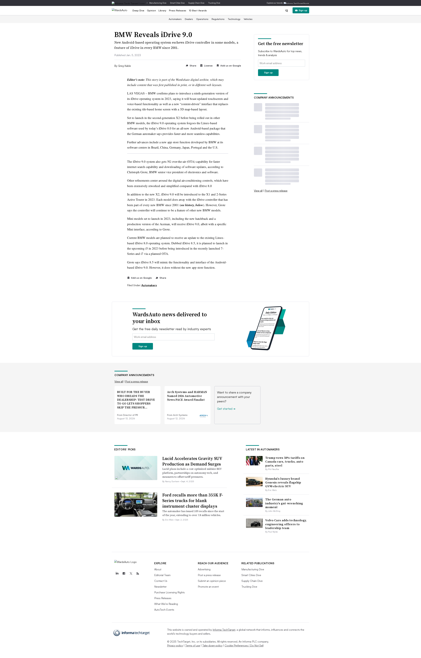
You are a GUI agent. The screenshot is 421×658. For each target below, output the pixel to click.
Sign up (303, 10)
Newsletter (160, 586)
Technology (234, 19)
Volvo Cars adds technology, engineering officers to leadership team (286, 524)
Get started (226, 408)
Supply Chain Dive (196, 3)
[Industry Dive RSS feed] (137, 573)
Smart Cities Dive (177, 3)
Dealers (189, 19)
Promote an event (208, 586)
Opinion (151, 10)
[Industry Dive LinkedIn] (116, 573)
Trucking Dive (214, 3)
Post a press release (276, 190)
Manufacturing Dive (157, 3)
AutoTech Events (164, 609)
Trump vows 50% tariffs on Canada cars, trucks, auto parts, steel (285, 462)
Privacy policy (175, 645)
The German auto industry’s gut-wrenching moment (284, 503)
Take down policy (212, 645)
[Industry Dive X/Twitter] (130, 573)
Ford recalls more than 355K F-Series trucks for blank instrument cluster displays (192, 500)
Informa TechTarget (224, 629)
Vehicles (248, 19)
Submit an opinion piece (212, 580)
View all (258, 190)
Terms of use (192, 645)
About (157, 569)
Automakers (175, 19)
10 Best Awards (198, 10)
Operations (202, 19)
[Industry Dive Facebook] (123, 573)
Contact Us (160, 580)
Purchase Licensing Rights (169, 592)
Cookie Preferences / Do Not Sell (244, 645)
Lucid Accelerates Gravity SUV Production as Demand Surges (192, 461)
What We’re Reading (166, 604)
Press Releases (177, 10)
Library (162, 10)
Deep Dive (138, 10)
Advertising (204, 569)
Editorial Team (162, 575)
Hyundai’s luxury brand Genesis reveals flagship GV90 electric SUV (283, 482)
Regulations (218, 19)
